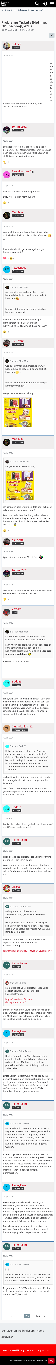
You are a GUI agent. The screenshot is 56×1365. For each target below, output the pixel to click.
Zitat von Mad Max (19, 287)
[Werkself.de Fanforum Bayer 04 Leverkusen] (5, 4)
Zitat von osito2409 (19, 461)
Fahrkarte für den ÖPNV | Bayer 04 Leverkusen (26, 950)
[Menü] (52, 4)
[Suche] (37, 4)
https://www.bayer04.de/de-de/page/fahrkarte (19, 1001)
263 (38, 1316)
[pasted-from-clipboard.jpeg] (17, 412)
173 (27, 1316)
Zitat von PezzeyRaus (20, 1123)
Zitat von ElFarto (18, 982)
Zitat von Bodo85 (18, 746)
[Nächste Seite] (44, 1316)
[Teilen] (52, 35)
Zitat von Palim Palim (20, 906)
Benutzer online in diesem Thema (22, 1330)
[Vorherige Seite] (12, 1316)
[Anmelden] (45, 3)
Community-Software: (28, 1360)
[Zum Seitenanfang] (51, 1361)
